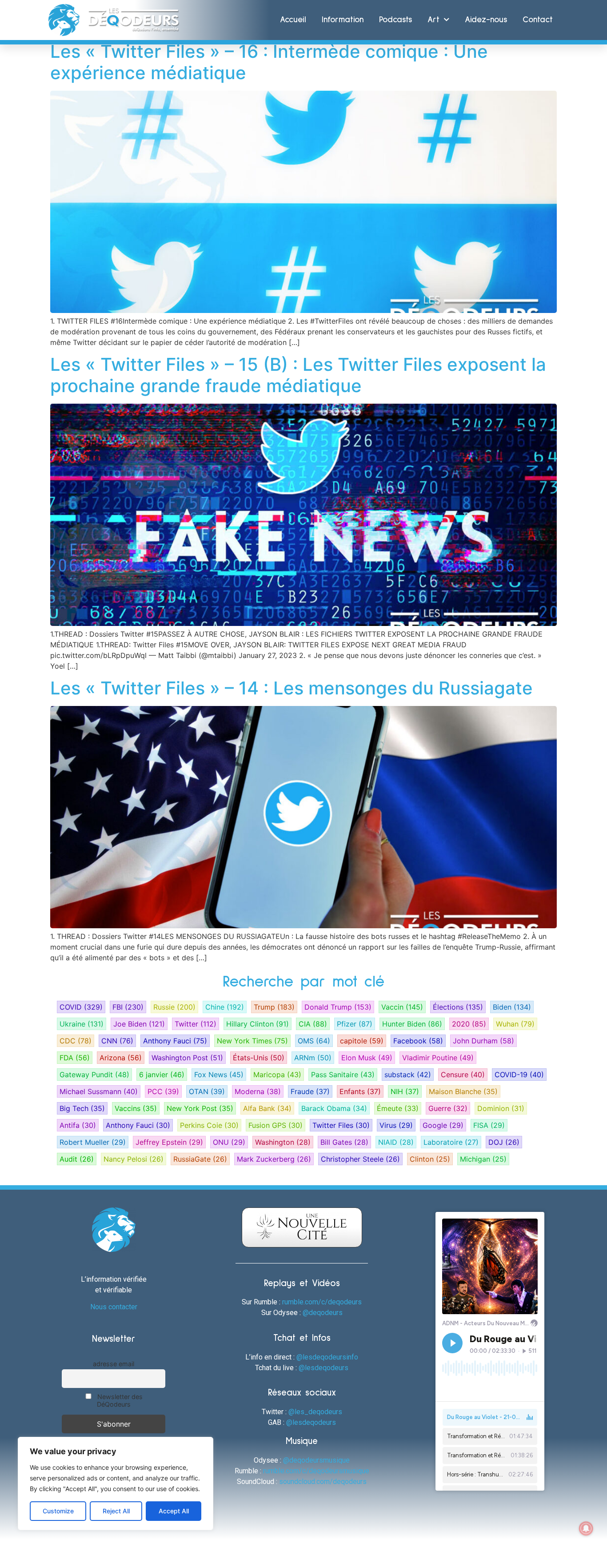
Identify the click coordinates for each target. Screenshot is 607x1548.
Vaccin (402, 1007)
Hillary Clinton (257, 1023)
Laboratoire (451, 1142)
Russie (174, 1007)
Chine (224, 1007)
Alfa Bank (267, 1108)
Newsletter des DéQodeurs (119, 1400)
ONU (229, 1142)
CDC (76, 1040)
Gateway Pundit (94, 1074)
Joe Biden (139, 1023)
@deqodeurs (323, 1312)
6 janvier (161, 1074)
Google (443, 1125)
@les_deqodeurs (315, 1412)
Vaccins (136, 1108)
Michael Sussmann (99, 1091)
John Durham (483, 1040)
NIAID (396, 1142)
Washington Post (187, 1057)
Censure (463, 1074)
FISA (489, 1125)
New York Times (252, 1040)
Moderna (258, 1091)
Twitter (195, 1023)
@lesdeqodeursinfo (327, 1357)
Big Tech (82, 1108)
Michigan (483, 1159)
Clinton (430, 1159)
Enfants (360, 1091)
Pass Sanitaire (343, 1074)
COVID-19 (519, 1074)
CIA (313, 1023)
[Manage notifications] (586, 1528)
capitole (361, 1040)
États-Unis (258, 1057)
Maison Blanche (463, 1091)
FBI (128, 1007)
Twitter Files (341, 1125)
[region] (115, 1483)
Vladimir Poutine (438, 1057)
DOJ (503, 1142)
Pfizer (354, 1023)
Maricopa (277, 1074)
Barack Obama (334, 1108)
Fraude (310, 1091)
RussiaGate (200, 1159)
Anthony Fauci (175, 1040)
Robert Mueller (93, 1142)
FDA (75, 1057)
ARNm (312, 1057)
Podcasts (395, 20)
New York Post (200, 1108)
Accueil (293, 20)
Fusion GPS (275, 1125)
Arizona (121, 1057)
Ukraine (82, 1023)
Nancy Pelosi (134, 1159)
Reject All (116, 1511)
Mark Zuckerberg (274, 1159)
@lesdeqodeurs (323, 1368)
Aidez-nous (486, 20)
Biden (512, 1007)
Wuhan (515, 1023)
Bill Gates (344, 1142)
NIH (405, 1091)
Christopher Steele (360, 1159)
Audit (77, 1159)
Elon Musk (366, 1057)
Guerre (447, 1108)
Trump (274, 1007)
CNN (117, 1040)
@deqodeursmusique (316, 1460)
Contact (538, 20)
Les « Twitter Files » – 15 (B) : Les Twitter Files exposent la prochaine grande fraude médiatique (298, 375)
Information (342, 20)
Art (433, 20)
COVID (81, 1007)
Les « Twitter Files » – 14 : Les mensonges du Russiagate (291, 688)
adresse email (113, 1364)
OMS (314, 1040)
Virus (396, 1125)
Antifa (78, 1125)
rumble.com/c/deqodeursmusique (316, 1471)
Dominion (500, 1108)
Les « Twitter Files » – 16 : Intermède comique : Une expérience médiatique (269, 62)
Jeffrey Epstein (169, 1142)
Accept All (174, 1511)
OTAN (207, 1091)
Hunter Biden (412, 1023)
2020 (469, 1023)
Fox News (219, 1074)
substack (407, 1074)
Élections (458, 1007)
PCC (163, 1091)
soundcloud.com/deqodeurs (323, 1481)
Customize (58, 1511)
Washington (283, 1142)
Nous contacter (113, 1307)
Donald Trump (337, 1007)
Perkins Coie (209, 1125)
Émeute (398, 1108)
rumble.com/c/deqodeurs (322, 1302)
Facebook (418, 1040)
